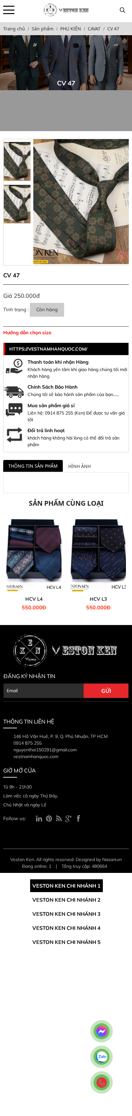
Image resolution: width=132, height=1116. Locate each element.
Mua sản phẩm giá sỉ (51, 405)
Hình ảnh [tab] (79, 466)
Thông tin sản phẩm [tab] (33, 466)
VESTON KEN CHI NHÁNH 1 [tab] (66, 886)
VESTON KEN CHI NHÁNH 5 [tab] (66, 942)
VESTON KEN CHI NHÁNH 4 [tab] (66, 928)
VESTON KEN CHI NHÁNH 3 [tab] (66, 914)
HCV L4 (34, 599)
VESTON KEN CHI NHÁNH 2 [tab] (66, 900)
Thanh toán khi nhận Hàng (58, 362)
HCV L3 (98, 599)
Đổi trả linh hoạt (46, 430)
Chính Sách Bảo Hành (53, 387)
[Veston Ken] (66, 9)
